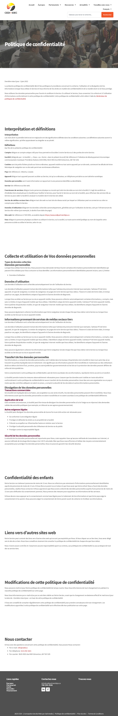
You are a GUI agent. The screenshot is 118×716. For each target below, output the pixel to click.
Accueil (31, 5)
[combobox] (84, 14)
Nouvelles (10, 689)
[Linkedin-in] (43, 689)
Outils (8, 687)
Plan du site (81, 714)
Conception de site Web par (34, 714)
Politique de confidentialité (65, 714)
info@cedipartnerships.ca (51, 683)
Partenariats (54, 5)
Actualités (84, 5)
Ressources (69, 5)
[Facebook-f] (48, 689)
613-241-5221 (26, 651)
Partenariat (11, 685)
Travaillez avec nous (101, 5)
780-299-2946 (47, 685)
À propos (41, 5)
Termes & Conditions (95, 714)
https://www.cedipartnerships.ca (57, 215)
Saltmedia (49, 714)
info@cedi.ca (22, 648)
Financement (11, 690)
